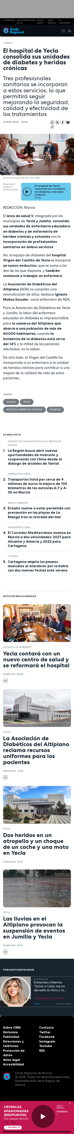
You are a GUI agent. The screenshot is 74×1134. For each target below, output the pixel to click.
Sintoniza (10, 1032)
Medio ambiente (18, 502)
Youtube (45, 1046)
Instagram (47, 1041)
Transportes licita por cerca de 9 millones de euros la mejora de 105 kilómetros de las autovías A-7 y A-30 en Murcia (37, 485)
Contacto (46, 1027)
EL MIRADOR (41, 979)
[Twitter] (57, 122)
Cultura (13, 556)
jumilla (8, 43)
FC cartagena (64, 21)
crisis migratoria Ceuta (26, 21)
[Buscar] (68, 31)
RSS (42, 1051)
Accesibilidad (13, 1064)
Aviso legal (11, 1060)
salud (7, 732)
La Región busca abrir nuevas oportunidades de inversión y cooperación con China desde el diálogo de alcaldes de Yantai (35, 457)
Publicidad (11, 1037)
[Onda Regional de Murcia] (13, 30)
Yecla (26, 401)
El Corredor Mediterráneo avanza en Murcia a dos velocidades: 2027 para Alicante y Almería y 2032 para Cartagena (39, 539)
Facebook (46, 1037)
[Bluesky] (68, 122)
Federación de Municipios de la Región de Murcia (34, 443)
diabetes (55, 409)
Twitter (45, 1032)
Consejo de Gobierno (17, 647)
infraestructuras (19, 473)
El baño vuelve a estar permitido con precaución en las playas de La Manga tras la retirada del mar (39, 512)
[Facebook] (63, 122)
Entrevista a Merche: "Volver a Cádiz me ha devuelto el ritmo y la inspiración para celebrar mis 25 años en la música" (52, 986)
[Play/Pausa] (43, 1116)
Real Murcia (52, 21)
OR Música (62, 1112)
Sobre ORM (12, 1027)
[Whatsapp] (52, 122)
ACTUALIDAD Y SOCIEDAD (49, 998)
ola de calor (40, 21)
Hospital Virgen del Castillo (24, 409)
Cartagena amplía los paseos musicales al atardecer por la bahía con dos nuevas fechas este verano (38, 566)
